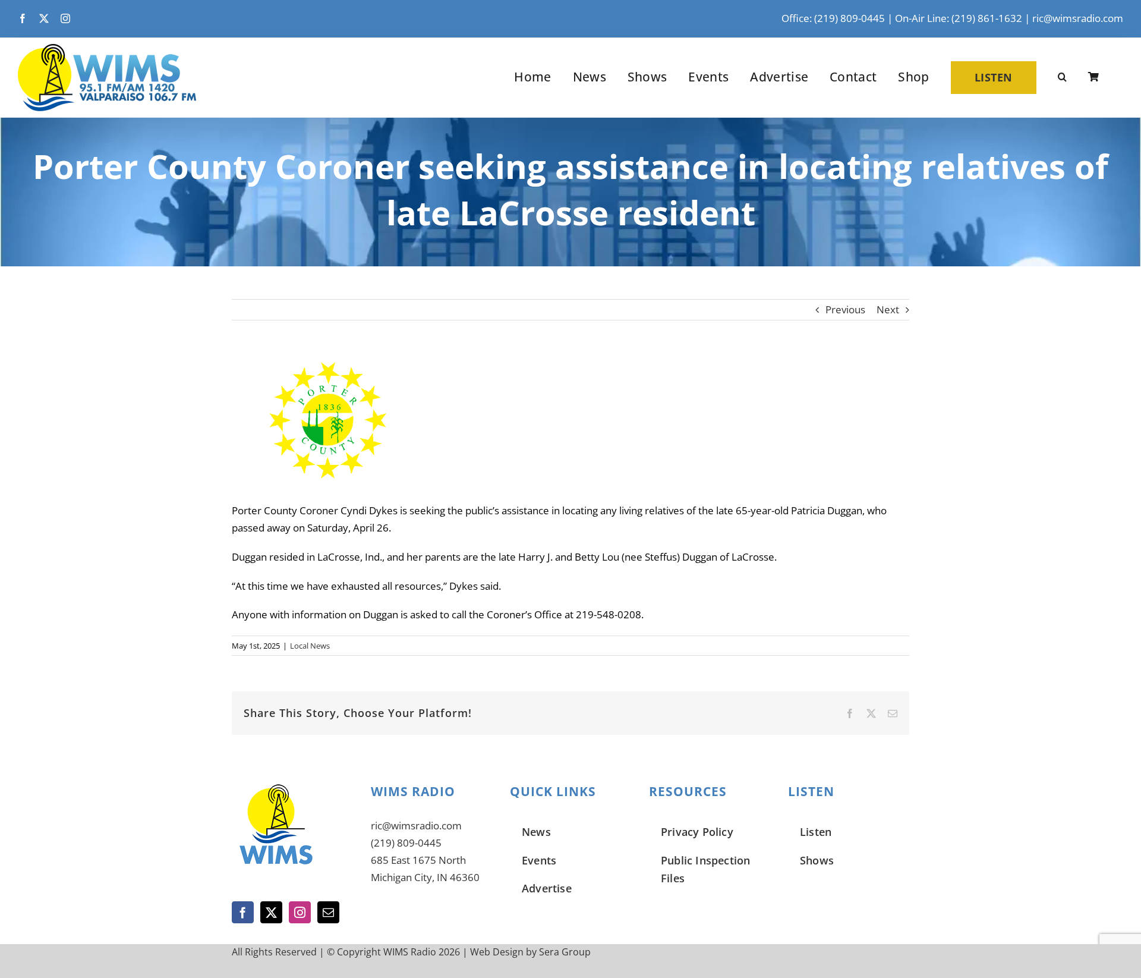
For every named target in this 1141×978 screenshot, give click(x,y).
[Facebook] (243, 912)
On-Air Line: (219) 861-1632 (958, 18)
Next (888, 309)
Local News (310, 645)
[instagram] (65, 18)
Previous (845, 309)
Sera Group (565, 951)
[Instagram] (300, 912)
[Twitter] (271, 912)
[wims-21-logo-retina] (107, 49)
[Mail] (328, 912)
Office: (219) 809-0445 (833, 18)
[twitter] (44, 18)
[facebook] (22, 18)
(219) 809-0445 (406, 843)
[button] (1062, 77)
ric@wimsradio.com (1077, 18)
